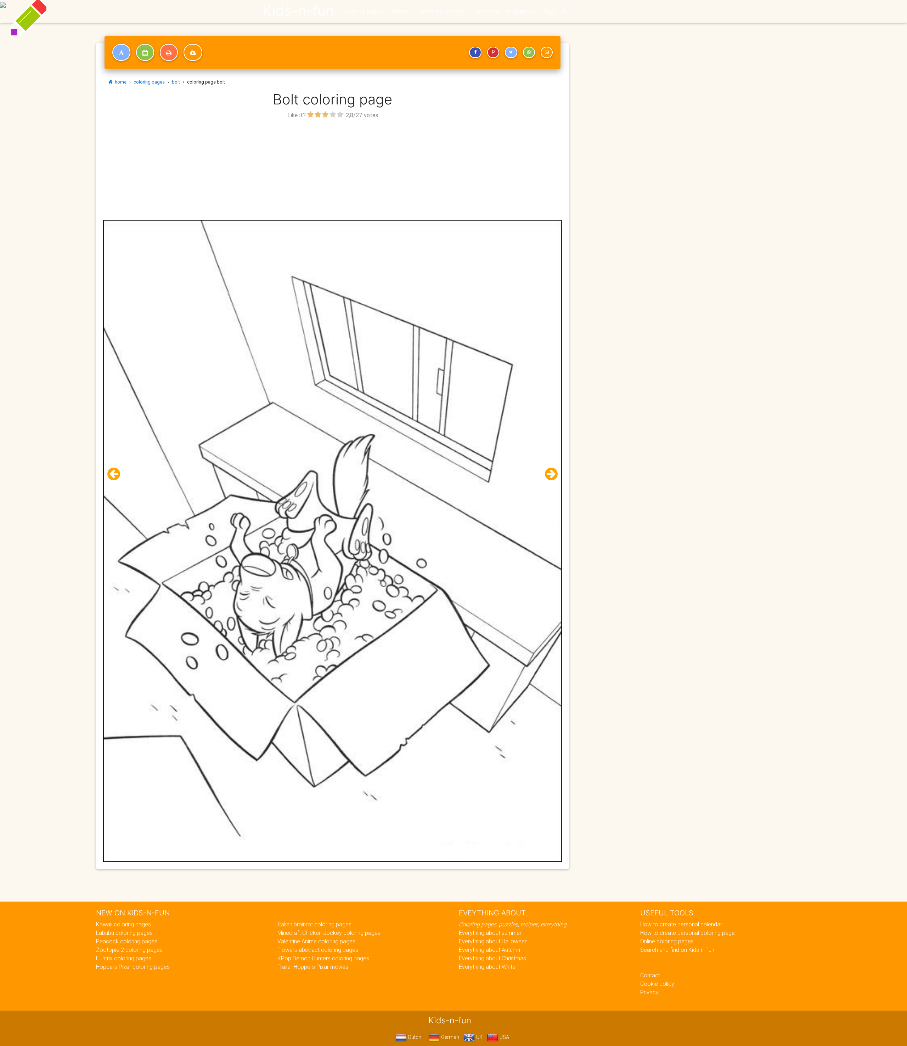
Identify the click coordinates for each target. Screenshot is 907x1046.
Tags (549, 11)
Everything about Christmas (492, 958)
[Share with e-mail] (547, 52)
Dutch (414, 1037)
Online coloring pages (667, 941)
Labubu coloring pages (124, 932)
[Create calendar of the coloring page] (145, 52)
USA (503, 1037)
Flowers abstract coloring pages (317, 949)
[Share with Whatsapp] (529, 52)
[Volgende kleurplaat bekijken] (548, 474)
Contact (650, 975)
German (449, 1037)
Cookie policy (657, 983)
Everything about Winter (488, 966)
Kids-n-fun (298, 10)
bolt (176, 82)
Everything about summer (490, 932)
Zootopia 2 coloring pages (129, 949)
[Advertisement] (332, 170)
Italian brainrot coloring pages (314, 924)
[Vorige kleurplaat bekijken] (116, 474)
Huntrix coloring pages (123, 958)
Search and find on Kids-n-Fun (677, 949)
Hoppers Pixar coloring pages (133, 966)
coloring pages (149, 82)
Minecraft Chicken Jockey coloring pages (329, 932)
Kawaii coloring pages (123, 924)
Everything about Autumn (489, 949)
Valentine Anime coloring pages (316, 941)
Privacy (649, 992)
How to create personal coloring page (687, 932)
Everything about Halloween (493, 941)
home (119, 82)
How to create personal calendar (681, 924)
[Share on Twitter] (511, 52)
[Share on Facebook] (475, 52)
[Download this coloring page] (193, 52)
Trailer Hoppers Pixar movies (312, 966)
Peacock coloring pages (126, 941)
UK (479, 1037)
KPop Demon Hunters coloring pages (323, 958)
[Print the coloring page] (169, 52)
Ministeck (487, 11)
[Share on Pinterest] (493, 52)
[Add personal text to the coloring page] (121, 52)
